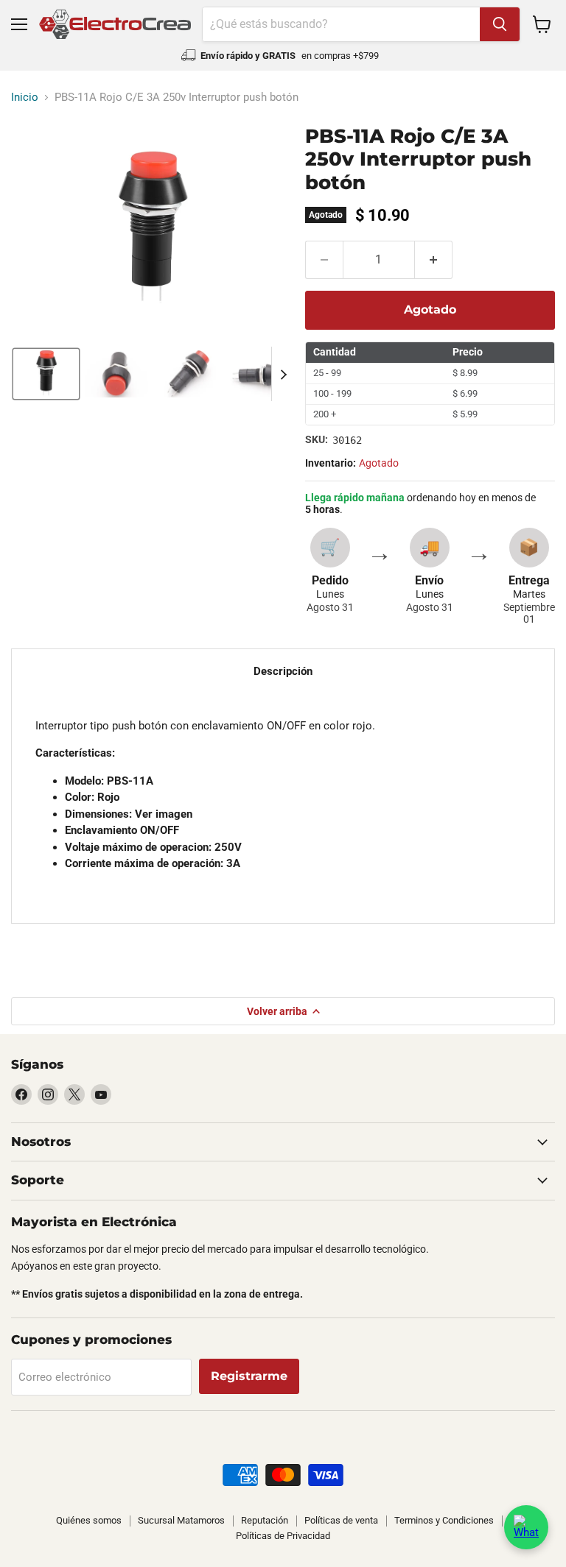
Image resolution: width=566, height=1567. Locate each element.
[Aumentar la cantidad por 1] (434, 260)
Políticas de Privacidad (283, 1535)
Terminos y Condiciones (444, 1520)
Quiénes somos (89, 1520)
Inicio (24, 97)
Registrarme (249, 1376)
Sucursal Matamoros (181, 1520)
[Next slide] (283, 374)
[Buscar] (500, 24)
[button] (46, 374)
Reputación (264, 1520)
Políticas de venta (341, 1520)
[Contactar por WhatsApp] (526, 1527)
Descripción (283, 671)
